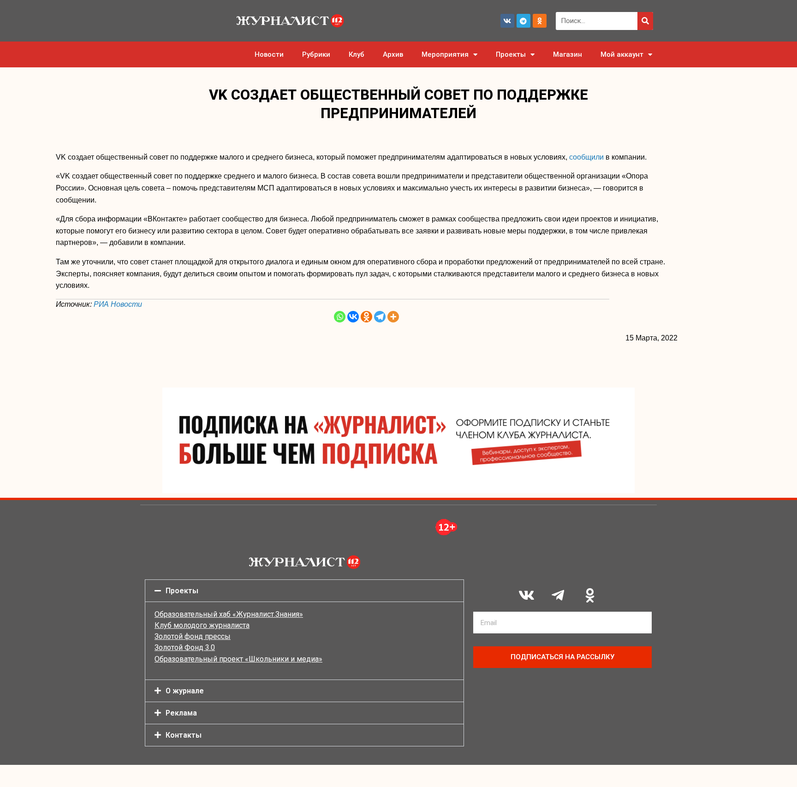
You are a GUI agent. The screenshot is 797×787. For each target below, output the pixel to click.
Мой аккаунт (622, 54)
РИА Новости (118, 304)
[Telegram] (523, 21)
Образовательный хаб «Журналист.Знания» (229, 614)
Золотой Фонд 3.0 (185, 647)
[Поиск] (645, 21)
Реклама (181, 713)
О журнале (185, 690)
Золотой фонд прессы (193, 636)
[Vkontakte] (353, 316)
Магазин (567, 54)
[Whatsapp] (339, 316)
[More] (393, 316)
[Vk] (507, 21)
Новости (269, 54)
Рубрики (316, 54)
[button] (304, 591)
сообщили (586, 157)
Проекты (511, 54)
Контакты (184, 735)
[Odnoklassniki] (540, 21)
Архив (393, 54)
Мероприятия (445, 54)
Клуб (356, 54)
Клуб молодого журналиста (202, 625)
